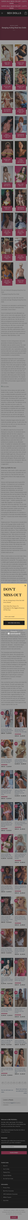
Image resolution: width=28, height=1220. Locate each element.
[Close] (25, 585)
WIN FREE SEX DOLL (14, 623)
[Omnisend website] (14, 632)
